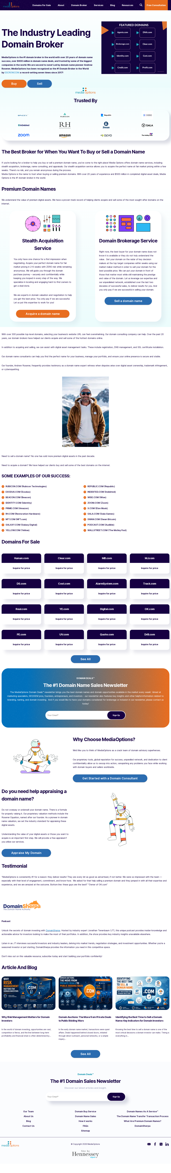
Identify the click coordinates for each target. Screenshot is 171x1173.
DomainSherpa (53, 930)
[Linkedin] (167, 1144)
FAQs (85, 1126)
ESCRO (8, 72)
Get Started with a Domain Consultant (110, 778)
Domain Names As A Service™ (142, 1111)
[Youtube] (149, 1144)
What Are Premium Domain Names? (142, 1121)
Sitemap (85, 1130)
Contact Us (28, 1126)
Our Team (28, 1111)
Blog (112, 5)
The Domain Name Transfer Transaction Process (142, 1116)
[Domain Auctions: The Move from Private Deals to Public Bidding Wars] (85, 993)
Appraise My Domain (26, 853)
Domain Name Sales (85, 1116)
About (61, 5)
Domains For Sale (41, 5)
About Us (28, 1116)
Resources (127, 5)
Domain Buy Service (85, 1111)
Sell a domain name (128, 301)
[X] (161, 1144)
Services (98, 5)
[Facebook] (155, 1144)
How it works (85, 1121)
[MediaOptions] (11, 4)
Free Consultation (156, 5)
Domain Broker (79, 5)
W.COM (15, 72)
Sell (39, 83)
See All (85, 659)
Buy (14, 83)
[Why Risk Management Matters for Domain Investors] (28, 993)
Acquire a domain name (43, 313)
